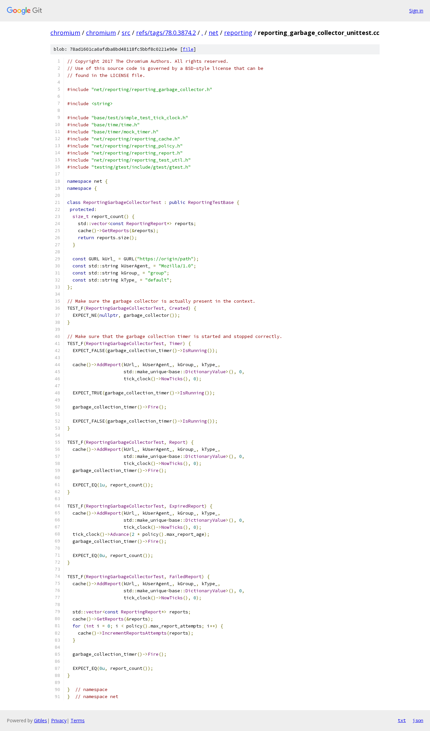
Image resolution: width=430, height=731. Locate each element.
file (188, 49)
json (418, 720)
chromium (65, 33)
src (126, 33)
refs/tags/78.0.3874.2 (166, 33)
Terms (78, 720)
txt (402, 720)
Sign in (416, 10)
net (213, 33)
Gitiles (40, 720)
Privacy (59, 720)
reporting (238, 33)
